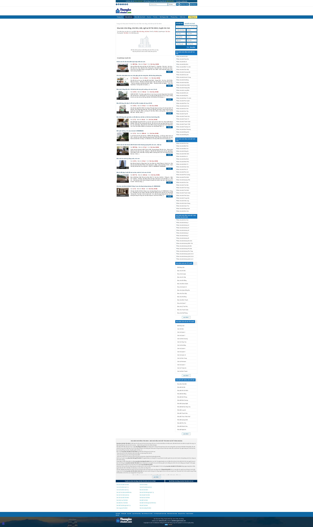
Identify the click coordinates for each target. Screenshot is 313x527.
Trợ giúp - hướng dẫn (181, 1)
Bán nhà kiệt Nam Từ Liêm (184, 98)
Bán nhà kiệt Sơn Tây (182, 111)
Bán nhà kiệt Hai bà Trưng (184, 77)
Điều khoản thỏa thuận (172, 513)
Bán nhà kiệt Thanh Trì (183, 119)
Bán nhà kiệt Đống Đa (183, 134)
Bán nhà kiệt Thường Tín (183, 126)
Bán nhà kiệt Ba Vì (182, 61)
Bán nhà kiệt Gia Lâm (182, 74)
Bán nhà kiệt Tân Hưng (183, 187)
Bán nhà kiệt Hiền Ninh (183, 153)
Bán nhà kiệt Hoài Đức (183, 82)
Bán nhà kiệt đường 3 (182, 235)
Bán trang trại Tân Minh (122, 508)
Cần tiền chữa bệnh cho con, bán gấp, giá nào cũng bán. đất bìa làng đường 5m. (139, 75)
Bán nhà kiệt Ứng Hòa (183, 59)
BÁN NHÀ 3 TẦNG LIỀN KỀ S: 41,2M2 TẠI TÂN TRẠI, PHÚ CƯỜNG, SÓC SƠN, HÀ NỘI (137, 89)
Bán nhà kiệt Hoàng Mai (183, 87)
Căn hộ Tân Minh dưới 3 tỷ (122, 489)
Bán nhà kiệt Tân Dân (183, 185)
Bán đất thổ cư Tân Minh (122, 502)
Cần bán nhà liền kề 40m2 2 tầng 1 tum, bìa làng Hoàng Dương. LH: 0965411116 (138, 186)
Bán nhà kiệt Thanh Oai (183, 116)
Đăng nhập (185, 4)
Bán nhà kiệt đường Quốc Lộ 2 (185, 259)
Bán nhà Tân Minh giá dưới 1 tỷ (147, 492)
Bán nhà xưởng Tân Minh (145, 508)
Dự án (149, 17)
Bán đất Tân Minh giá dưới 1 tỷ (123, 505)
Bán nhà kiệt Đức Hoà (183, 211)
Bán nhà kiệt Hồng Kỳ (182, 151)
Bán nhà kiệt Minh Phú (183, 161)
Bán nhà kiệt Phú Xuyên (183, 100)
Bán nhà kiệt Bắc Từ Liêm (184, 66)
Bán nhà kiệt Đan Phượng (184, 129)
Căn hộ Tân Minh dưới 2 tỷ (146, 487)
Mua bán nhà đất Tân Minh (123, 484)
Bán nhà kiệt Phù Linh (183, 172)
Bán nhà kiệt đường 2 (182, 233)
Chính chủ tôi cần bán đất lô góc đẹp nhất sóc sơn (131, 61)
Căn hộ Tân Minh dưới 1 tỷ (122, 487)
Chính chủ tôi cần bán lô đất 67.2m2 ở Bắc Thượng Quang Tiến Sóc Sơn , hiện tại (139, 144)
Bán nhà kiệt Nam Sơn (183, 166)
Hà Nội (131, 23)
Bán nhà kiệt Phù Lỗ (182, 169)
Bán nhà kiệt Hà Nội (182, 56)
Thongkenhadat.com (123, 11)
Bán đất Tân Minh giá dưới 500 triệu (148, 502)
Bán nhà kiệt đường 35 (183, 238)
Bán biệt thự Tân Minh (145, 497)
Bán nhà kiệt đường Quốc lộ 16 (185, 256)
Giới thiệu (118, 513)
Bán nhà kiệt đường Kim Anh (184, 240)
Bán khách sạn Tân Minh (122, 500)
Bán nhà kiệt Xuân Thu (183, 206)
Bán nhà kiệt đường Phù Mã (184, 248)
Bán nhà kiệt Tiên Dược (183, 195)
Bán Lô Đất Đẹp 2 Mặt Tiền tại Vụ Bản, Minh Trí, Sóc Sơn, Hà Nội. (134, 172)
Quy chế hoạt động (136, 513)
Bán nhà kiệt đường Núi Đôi (184, 246)
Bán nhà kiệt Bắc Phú (182, 146)
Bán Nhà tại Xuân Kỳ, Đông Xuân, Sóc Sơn (128, 158)
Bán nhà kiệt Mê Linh (182, 93)
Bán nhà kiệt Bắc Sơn (182, 148)
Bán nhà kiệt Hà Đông (183, 80)
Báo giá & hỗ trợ (181, 513)
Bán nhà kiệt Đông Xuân (183, 208)
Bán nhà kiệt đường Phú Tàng (185, 251)
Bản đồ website (189, 513)
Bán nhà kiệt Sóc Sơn (182, 108)
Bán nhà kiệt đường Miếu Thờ (185, 243)
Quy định (129, 513)
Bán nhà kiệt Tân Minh (183, 190)
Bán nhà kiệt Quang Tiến (183, 179)
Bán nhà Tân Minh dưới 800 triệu (124, 492)
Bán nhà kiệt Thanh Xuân (183, 121)
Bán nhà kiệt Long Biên (183, 90)
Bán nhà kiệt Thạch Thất (183, 124)
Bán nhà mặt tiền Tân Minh (123, 497)
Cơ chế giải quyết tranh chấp (160, 513)
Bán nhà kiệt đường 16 (183, 227)
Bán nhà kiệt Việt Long (183, 200)
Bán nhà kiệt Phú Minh (183, 177)
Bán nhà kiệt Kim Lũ (182, 156)
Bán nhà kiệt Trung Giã (183, 198)
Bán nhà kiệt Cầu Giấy (183, 69)
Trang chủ (120, 17)
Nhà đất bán (128, 17)
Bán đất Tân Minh (144, 500)
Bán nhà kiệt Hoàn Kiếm (183, 85)
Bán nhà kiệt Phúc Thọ (183, 103)
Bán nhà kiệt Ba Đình (182, 64)
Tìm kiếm (192, 47)
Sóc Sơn (136, 23)
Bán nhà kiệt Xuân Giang (183, 203)
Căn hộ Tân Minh (143, 484)
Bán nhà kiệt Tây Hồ (182, 113)
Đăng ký (194, 4)
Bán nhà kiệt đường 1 (182, 222)
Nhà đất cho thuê (140, 17)
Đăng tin (193, 17)
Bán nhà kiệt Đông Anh (183, 132)
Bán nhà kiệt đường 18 (183, 230)
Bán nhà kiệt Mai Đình (183, 159)
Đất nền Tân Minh (144, 505)
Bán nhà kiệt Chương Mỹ (183, 72)
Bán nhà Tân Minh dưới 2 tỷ (123, 495)
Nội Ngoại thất (164, 17)
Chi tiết (169, 71)
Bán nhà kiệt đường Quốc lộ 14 (185, 253)
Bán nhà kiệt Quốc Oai (183, 106)
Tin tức (155, 17)
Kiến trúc (182, 17)
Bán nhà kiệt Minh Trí (182, 164)
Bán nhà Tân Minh (144, 489)
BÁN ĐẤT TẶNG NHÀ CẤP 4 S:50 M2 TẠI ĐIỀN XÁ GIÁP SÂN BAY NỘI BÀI (134, 103)
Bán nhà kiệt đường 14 (183, 225)
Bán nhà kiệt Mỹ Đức (182, 95)
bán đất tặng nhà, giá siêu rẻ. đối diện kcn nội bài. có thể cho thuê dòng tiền (138, 117)
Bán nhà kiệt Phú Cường (183, 174)
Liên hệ (117, 515)
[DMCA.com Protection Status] (169, 525)
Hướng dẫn (123, 513)
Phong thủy (174, 17)
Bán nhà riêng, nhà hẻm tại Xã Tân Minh (151, 23)
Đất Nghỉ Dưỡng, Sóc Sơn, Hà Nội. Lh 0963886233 (130, 130)
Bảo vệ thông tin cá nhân (147, 513)
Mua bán (125, 23)
